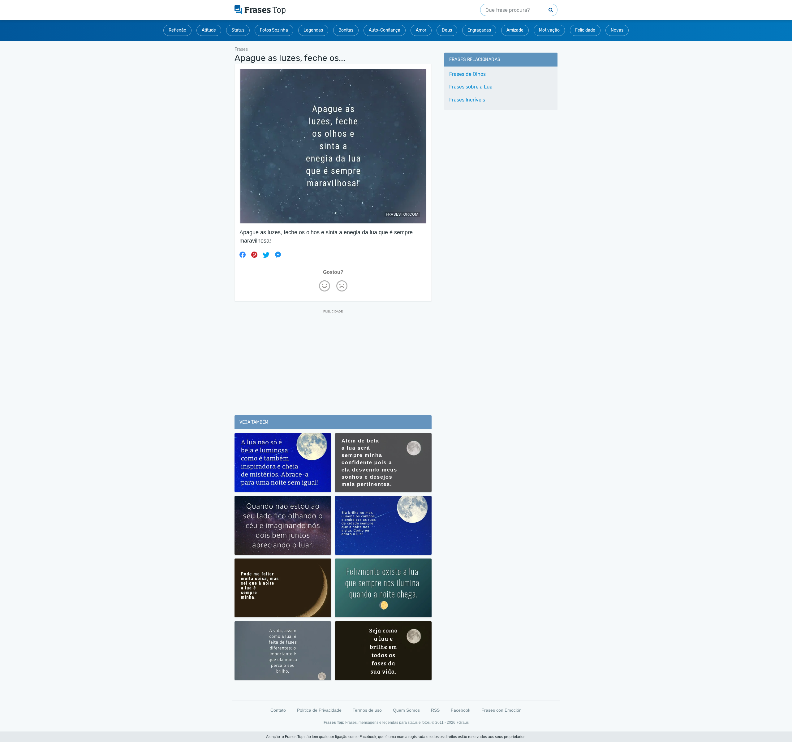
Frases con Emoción (501, 710)
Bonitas (345, 30)
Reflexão (177, 30)
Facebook (460, 710)
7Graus (462, 722)
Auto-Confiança (384, 30)
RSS (435, 710)
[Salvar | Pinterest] (254, 254)
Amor (421, 30)
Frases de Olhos (467, 74)
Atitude (209, 30)
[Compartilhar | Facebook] (242, 254)
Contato (278, 710)
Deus (447, 30)
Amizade (514, 30)
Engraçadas (479, 30)
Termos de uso (367, 710)
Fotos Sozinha (274, 30)
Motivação (549, 30)
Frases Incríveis (467, 100)
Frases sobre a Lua (471, 87)
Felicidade (585, 30)
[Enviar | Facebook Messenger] (277, 254)
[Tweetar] (266, 254)
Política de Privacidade (319, 710)
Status (237, 30)
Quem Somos (406, 710)
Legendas (313, 30)
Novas (617, 30)
